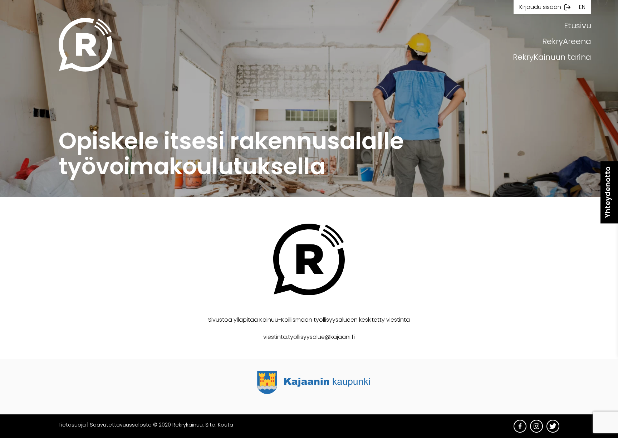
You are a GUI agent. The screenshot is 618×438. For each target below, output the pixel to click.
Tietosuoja (72, 424)
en (582, 7)
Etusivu (577, 25)
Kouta (225, 424)
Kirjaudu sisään (540, 7)
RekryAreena (566, 41)
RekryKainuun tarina (552, 57)
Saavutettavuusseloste (121, 424)
